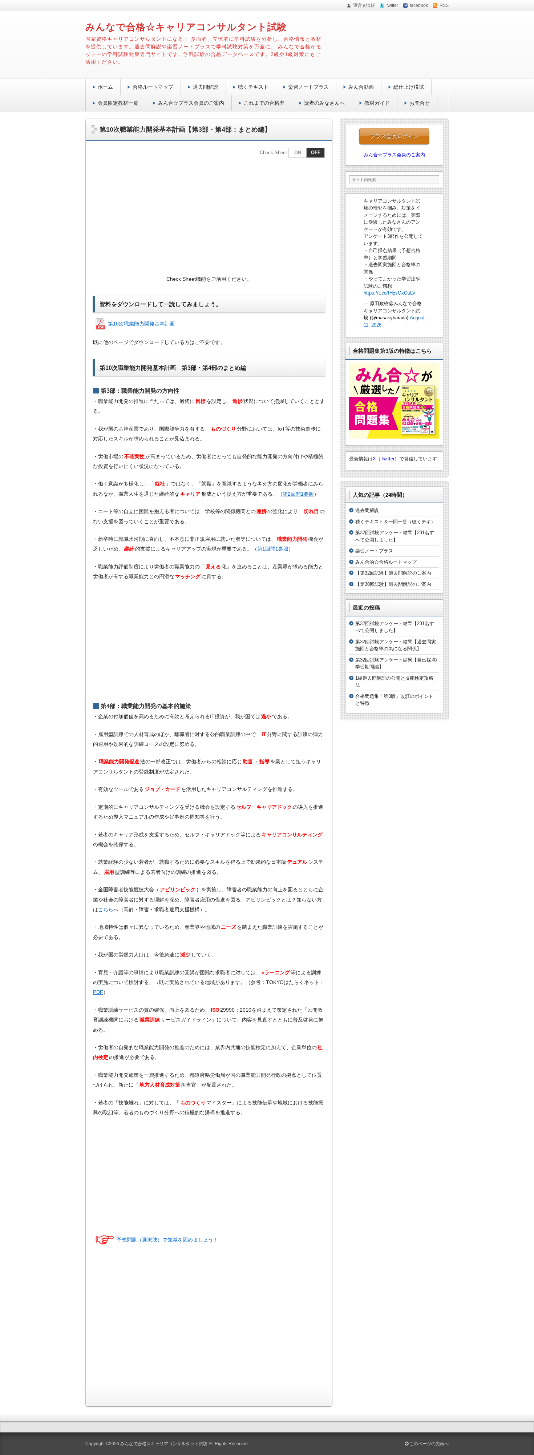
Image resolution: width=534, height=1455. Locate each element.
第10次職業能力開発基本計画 (141, 324)
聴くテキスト (253, 87)
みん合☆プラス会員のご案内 (191, 103)
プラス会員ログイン (394, 136)
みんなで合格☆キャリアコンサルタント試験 (186, 26)
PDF (98, 992)
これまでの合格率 (264, 103)
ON (297, 152)
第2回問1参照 (298, 494)
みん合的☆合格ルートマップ (386, 562)
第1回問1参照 (272, 549)
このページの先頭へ (428, 1443)
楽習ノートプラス (308, 87)
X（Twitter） (386, 458)
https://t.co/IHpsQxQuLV (390, 293)
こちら (105, 909)
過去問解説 (205, 87)
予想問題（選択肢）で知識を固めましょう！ (167, 1240)
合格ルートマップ (153, 87)
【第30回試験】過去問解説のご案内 (393, 584)
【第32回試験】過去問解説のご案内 (393, 573)
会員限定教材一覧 (118, 103)
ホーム (105, 87)
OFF (315, 152)
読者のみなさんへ (324, 103)
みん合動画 (361, 87)
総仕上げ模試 (408, 87)
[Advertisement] (209, 216)
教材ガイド (377, 103)
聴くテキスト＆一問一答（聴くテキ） (395, 521)
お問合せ (419, 103)
